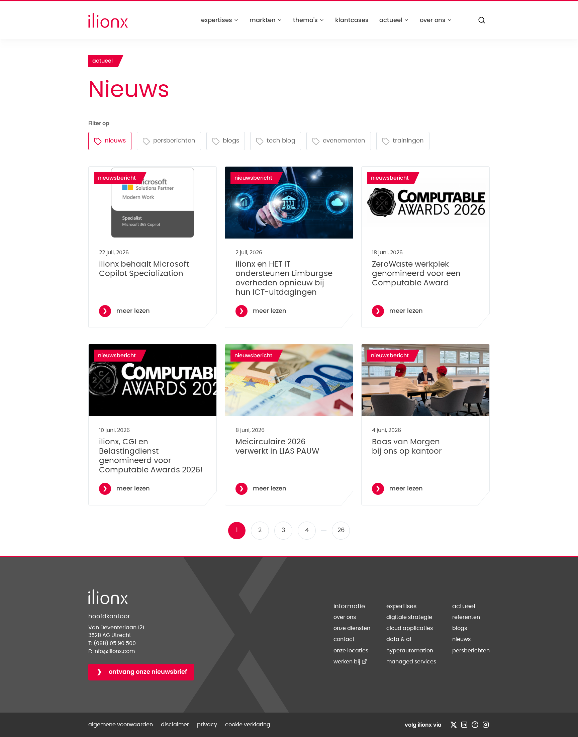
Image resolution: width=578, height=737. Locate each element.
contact (344, 639)
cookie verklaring (247, 724)
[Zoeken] (482, 20)
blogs (459, 628)
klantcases (352, 20)
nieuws (461, 639)
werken (350, 661)
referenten (466, 617)
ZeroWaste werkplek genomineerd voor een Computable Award (416, 273)
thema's (305, 20)
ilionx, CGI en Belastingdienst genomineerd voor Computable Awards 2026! (151, 456)
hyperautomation (409, 650)
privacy (207, 724)
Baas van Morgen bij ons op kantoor (407, 446)
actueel (390, 20)
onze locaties (350, 650)
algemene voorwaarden (120, 724)
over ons (433, 20)
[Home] (108, 20)
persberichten (471, 650)
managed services (411, 661)
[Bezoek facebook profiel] (475, 725)
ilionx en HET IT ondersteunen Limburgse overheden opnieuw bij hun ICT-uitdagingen (283, 278)
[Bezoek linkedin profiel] (464, 725)
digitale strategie (409, 617)
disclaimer (175, 724)
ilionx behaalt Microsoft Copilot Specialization (144, 269)
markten (263, 20)
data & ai (398, 639)
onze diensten (351, 628)
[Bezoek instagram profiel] (486, 725)
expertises (216, 20)
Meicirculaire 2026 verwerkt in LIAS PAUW (277, 446)
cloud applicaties (409, 628)
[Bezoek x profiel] (454, 725)
